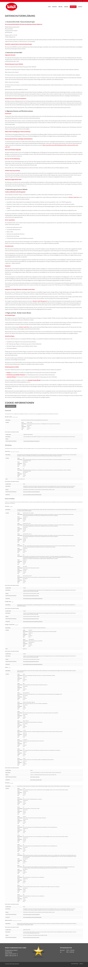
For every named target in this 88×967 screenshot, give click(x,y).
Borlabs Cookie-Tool (74, 197)
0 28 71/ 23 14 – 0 (13, 954)
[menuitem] (49, 7)
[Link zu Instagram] (80, 1)
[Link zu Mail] (82, 1)
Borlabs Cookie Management (40, 301)
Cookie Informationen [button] (10, 406)
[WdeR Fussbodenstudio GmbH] (11, 7)
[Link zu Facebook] (78, 1)
